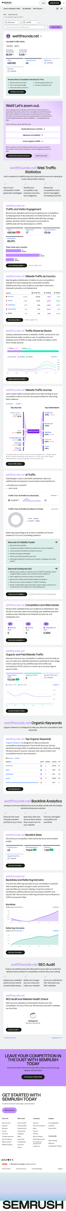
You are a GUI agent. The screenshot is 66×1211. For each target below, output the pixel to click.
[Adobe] (4, 1164)
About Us (36, 1123)
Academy (51, 1125)
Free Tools (21, 1144)
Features (4, 1125)
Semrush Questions (39, 1125)
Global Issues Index (39, 1139)
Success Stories (7, 1139)
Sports (17, 46)
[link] (11, 8)
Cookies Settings (37, 1169)
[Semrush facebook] (11, 1160)
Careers (35, 1131)
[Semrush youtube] (8, 1160)
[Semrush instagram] (4, 1160)
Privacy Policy (6, 1169)
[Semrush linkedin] (2, 1160)
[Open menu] (64, 3)
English (60, 1169)
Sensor (20, 1147)
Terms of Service (21, 1169)
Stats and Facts (6, 1142)
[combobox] (24, 27)
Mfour (19, 1136)
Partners (35, 1134)
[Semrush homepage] (6, 3)
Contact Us (36, 1146)
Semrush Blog (52, 1140)
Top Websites (22, 1142)
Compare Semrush (8, 1136)
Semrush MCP (22, 1123)
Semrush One (6, 1123)
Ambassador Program (55, 1146)
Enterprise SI (21, 1131)
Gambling (9, 46)
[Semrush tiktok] (6, 1160)
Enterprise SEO (22, 1125)
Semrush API (52, 1128)
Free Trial (5, 1134)
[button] (57, 9)
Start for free (54, 3)
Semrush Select (38, 1136)
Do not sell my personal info (37, 1142)
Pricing (4, 1131)
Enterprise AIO (22, 1128)
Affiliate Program (7, 1144)
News (34, 1128)
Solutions (5, 1128)
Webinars (51, 1143)
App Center (21, 1139)
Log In (43, 3)
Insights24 (21, 1134)
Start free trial (9, 1110)
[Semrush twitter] (13, 1160)
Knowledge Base (53, 1123)
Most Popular (37, 8)
